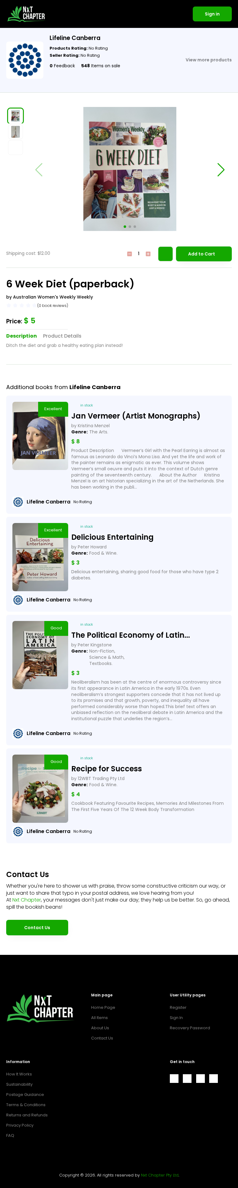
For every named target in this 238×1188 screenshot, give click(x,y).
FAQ (10, 1135)
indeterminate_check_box (129, 254)
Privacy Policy (19, 1125)
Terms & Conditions (26, 1105)
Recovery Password (190, 1028)
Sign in (212, 14)
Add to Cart (201, 254)
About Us (100, 1028)
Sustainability (19, 1084)
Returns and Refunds (27, 1115)
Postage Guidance (25, 1094)
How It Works (19, 1074)
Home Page (103, 1007)
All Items (99, 1018)
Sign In (176, 1018)
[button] (125, 226)
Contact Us (37, 927)
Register (178, 1007)
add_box (148, 254)
